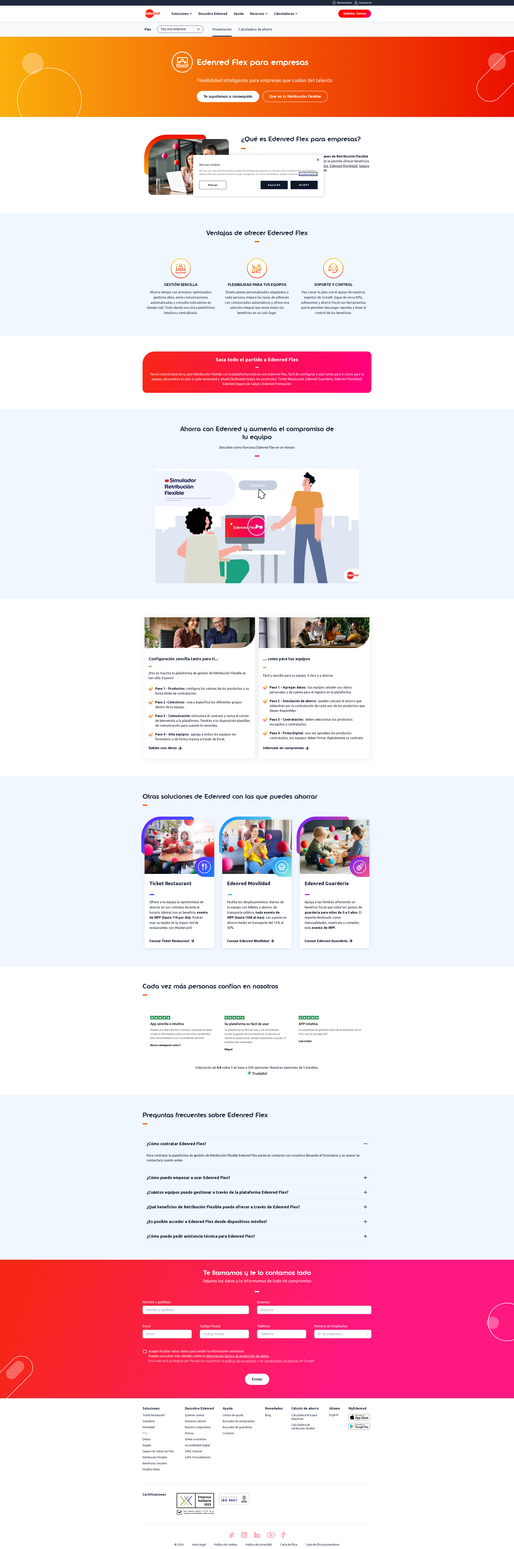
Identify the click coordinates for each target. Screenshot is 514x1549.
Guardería (149, 1421)
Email (147, 1326)
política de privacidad (240, 1361)
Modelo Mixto (151, 1469)
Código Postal (210, 1326)
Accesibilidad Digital (197, 1445)
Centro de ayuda (233, 1415)
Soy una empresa (173, 29)
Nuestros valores (195, 1421)
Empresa (263, 1302)
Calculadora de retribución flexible (303, 1426)
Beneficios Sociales (155, 1463)
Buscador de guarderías (237, 1427)
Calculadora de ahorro (255, 29)
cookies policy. (308, 174)
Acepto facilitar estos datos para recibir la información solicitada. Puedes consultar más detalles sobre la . (231, 1356)
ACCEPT (304, 185)
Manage (212, 185)
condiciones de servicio (281, 1361)
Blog (268, 1415)
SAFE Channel (193, 1451)
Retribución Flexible (155, 1457)
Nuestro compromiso (198, 1427)
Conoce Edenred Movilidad (248, 941)
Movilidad (149, 1427)
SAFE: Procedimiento (198, 1457)
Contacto (228, 1433)
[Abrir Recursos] (266, 13)
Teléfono (263, 1326)
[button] (257, 526)
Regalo (147, 1445)
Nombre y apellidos (157, 1302)
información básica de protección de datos (237, 1356)
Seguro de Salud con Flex (158, 1451)
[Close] (318, 159)
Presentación (222, 29)
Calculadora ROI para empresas (304, 1417)
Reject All (274, 185)
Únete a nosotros (195, 1439)
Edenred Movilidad (343, 166)
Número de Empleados (330, 1326)
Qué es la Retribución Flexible (295, 96)
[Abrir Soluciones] (191, 13)
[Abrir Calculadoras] (296, 13)
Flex (148, 29)
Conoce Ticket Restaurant (169, 941)
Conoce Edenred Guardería (326, 941)
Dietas (147, 1439)
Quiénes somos (194, 1415)
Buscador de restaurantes (239, 1421)
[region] (258, 175)
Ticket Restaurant (154, 1415)
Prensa (189, 1433)
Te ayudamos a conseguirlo (228, 96)
